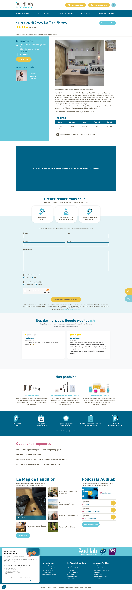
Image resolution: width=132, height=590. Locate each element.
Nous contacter (24, 59)
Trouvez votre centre (26, 34)
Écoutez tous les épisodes (91, 524)
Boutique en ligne (77, 5)
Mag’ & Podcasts (65, 13)
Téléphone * (71, 241)
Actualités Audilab (72, 576)
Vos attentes (43, 13)
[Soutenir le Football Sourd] (63, 527)
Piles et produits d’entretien (99, 396)
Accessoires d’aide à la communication (65, 396)
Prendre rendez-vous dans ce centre (66, 299)
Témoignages (71, 574)
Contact (43, 587)
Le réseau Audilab (106, 13)
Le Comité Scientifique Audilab (101, 570)
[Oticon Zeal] (31, 503)
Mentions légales (52, 587)
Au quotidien (71, 570)
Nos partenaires (97, 572)
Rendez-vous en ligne (107, 23)
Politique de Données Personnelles (71, 309)
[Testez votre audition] (128, 291)
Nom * (69, 233)
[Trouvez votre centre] (128, 298)
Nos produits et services (48, 570)
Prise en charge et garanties (49, 568)
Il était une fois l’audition (74, 568)
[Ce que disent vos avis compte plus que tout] (63, 492)
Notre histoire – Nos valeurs (100, 565)
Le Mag (70, 565)
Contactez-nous (97, 578)
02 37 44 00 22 (25, 54)
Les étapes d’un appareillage (49, 565)
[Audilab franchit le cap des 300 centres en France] (31, 527)
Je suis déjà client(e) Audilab (31, 275)
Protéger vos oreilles (73, 572)
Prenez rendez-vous (101, 5)
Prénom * (26, 233)
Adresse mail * (27, 241)
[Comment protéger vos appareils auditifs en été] (63, 503)
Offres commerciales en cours (49, 574)
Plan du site (88, 587)
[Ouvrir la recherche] (113, 5)
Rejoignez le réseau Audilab (100, 576)
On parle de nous (98, 574)
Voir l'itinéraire (24, 51)
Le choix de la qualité (99, 568)
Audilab (18, 34)
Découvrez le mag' (23, 535)
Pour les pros (71, 578)
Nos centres (86, 13)
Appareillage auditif (32, 396)
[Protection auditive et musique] (63, 515)
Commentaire (27, 249)
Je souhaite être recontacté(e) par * (33, 282)
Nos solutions (22, 13)
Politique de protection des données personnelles (71, 587)
